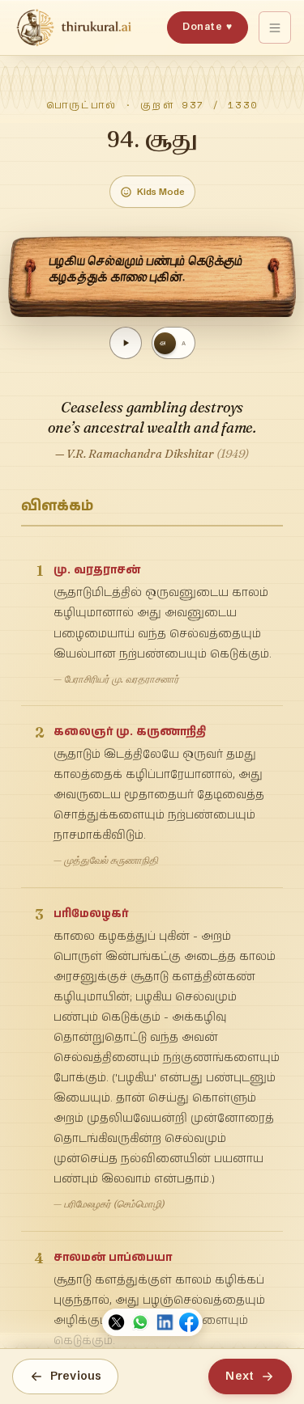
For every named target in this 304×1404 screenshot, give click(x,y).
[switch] (173, 343)
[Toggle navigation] (275, 27)
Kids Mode (161, 191)
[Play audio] (125, 343)
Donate (207, 26)
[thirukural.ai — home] (74, 27)
